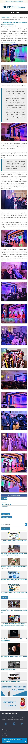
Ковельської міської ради (9, 42)
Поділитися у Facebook (14, 495)
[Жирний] (2, 504)
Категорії (15, 13)
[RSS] (22, 724)
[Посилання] (10, 504)
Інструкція (4, 735)
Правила (4, 733)
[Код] (9, 504)
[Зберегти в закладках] (15, 26)
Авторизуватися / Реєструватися (14, 1)
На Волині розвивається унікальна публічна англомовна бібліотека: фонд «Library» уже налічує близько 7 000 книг (14, 610)
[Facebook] (6, 724)
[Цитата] (7, 504)
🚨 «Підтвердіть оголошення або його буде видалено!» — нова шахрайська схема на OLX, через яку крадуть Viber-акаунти (14, 625)
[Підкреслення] (5, 504)
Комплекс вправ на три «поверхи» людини (10, 681)
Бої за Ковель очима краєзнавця (8, 669)
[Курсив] (3, 504)
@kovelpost (6, 741)
